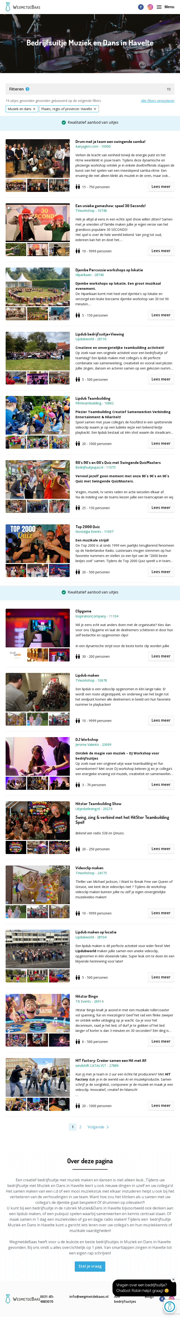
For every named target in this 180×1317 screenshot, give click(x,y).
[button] (90, 89)
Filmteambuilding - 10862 (94, 403)
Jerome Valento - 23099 (93, 744)
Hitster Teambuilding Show (98, 803)
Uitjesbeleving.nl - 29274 (93, 808)
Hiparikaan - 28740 (89, 274)
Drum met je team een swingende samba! (110, 141)
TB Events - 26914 (89, 1001)
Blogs (149, 1296)
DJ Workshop (86, 739)
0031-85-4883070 (47, 1299)
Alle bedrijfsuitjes (125, 1299)
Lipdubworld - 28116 (90, 339)
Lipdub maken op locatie (95, 932)
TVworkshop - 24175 (91, 873)
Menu (169, 7)
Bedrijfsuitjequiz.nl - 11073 (95, 467)
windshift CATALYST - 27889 (97, 1065)
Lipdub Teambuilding (92, 398)
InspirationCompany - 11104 (96, 616)
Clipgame (83, 611)
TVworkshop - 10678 (91, 680)
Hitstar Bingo (86, 996)
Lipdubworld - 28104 (90, 937)
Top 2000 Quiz (87, 526)
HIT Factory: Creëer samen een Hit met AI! (110, 1060)
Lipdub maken (87, 675)
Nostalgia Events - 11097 (94, 531)
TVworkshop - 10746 (91, 210)
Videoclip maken (89, 868)
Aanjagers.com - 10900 (93, 146)
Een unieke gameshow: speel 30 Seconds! (110, 205)
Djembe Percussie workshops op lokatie (109, 270)
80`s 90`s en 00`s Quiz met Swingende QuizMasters (118, 462)
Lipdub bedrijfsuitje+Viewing (99, 334)
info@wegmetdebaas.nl (89, 1296)
